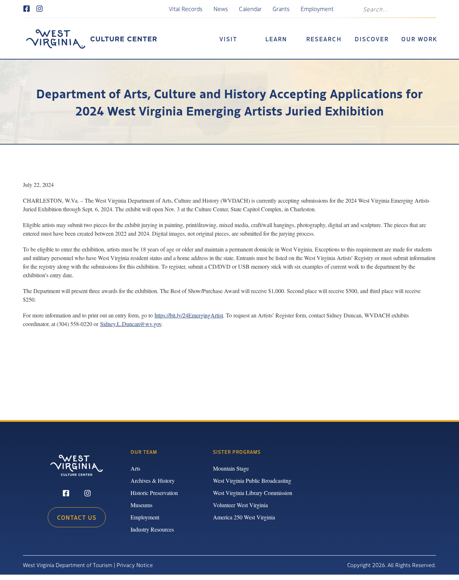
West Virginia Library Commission (252, 492)
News (220, 9)
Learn (276, 39)
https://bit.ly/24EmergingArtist (189, 315)
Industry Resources (152, 529)
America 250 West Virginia (244, 517)
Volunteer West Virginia (240, 505)
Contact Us (76, 517)
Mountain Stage (231, 468)
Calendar (250, 9)
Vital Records (186, 9)
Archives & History (153, 480)
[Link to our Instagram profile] (39, 9)
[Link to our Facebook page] (26, 9)
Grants (281, 9)
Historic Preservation (154, 492)
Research (324, 39)
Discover (372, 39)
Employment (317, 9)
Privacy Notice (135, 565)
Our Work (419, 39)
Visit (228, 39)
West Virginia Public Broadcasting (252, 480)
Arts (135, 468)
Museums (141, 505)
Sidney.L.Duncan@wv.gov (130, 323)
